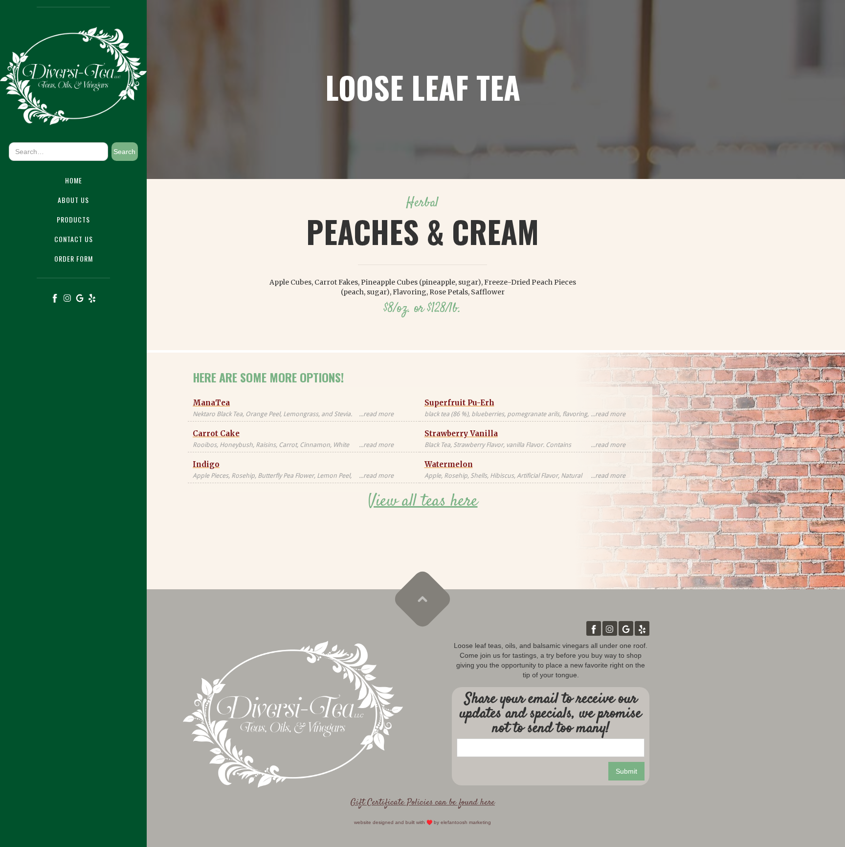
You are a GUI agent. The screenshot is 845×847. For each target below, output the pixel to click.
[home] (73, 73)
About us (73, 200)
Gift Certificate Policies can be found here (422, 802)
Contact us (73, 239)
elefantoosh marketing (466, 822)
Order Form (73, 258)
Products (73, 219)
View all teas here (423, 501)
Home (73, 180)
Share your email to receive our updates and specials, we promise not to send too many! (551, 714)
